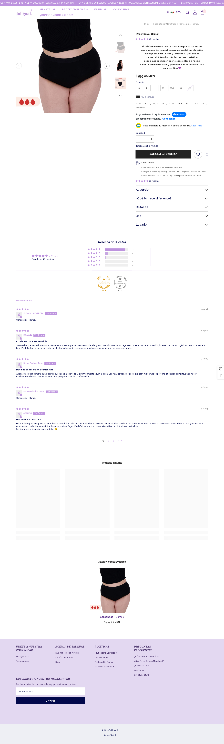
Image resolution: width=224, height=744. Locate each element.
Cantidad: (140, 133)
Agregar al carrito (164, 154)
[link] (38, 532)
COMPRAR (69, 3)
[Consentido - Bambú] (112, 590)
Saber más (196, 125)
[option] (63, 66)
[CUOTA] (205, 155)
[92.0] (120, 282)
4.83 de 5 (53, 256)
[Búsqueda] (187, 12)
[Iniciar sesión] (195, 12)
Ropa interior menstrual (164, 24)
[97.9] (103, 282)
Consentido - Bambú (112, 617)
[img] (22, 309)
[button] (19, 66)
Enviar (50, 700)
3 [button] (113, 441)
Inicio (146, 24)
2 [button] (108, 441)
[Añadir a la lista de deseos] (198, 154)
